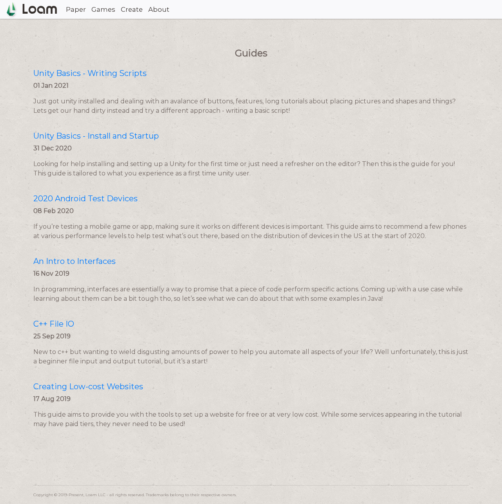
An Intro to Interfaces (74, 261)
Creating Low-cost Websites (88, 386)
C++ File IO (53, 324)
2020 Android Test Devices (85, 198)
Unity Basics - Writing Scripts (90, 73)
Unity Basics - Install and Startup (96, 136)
